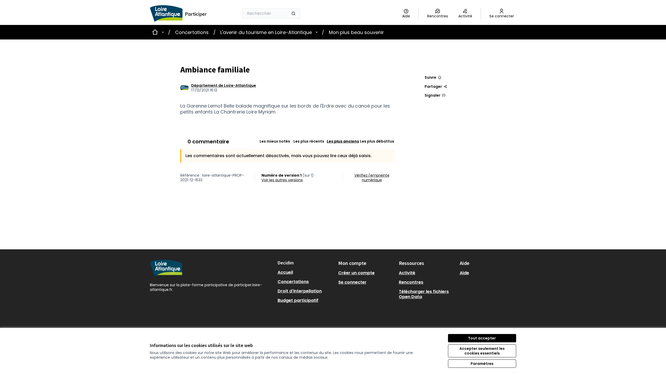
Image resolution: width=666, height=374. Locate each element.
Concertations (192, 32)
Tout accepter (482, 338)
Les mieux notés (275, 141)
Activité (407, 273)
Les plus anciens (343, 141)
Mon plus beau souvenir (356, 32)
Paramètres (482, 363)
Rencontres (411, 282)
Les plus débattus (377, 141)
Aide (464, 273)
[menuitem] (306, 272)
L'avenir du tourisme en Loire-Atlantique (266, 32)
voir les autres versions (282, 180)
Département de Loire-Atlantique (223, 85)
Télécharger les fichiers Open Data (424, 294)
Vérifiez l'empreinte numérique (371, 177)
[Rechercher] (293, 13)
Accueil (285, 272)
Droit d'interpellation (300, 291)
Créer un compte (356, 273)
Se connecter (352, 282)
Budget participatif (298, 300)
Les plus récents (308, 141)
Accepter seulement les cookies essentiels (482, 351)
